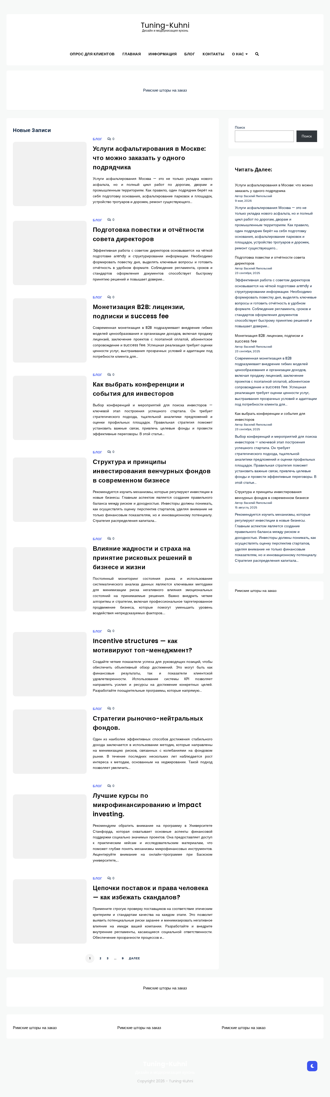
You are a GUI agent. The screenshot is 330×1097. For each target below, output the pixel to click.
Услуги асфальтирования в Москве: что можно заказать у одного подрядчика (149, 157)
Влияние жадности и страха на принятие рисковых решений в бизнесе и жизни (142, 557)
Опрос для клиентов (92, 54)
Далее (134, 958)
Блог (189, 54)
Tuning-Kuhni (165, 25)
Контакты (213, 54)
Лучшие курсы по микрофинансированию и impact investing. (147, 804)
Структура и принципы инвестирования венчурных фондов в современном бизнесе (152, 471)
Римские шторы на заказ (165, 90)
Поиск (240, 127)
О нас (238, 54)
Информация (162, 54)
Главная (131, 54)
